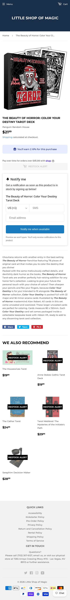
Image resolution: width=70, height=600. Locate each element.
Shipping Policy (35, 536)
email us (38, 555)
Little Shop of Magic (35, 18)
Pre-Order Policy (35, 521)
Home (5, 35)
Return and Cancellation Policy (35, 528)
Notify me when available (35, 229)
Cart (65, 4)
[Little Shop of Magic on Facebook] (31, 573)
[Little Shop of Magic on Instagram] (37, 573)
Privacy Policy (35, 525)
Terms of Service (35, 540)
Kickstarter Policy (35, 517)
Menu (10, 4)
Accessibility (35, 513)
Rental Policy (35, 532)
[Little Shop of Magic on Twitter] (25, 573)
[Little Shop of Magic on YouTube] (42, 573)
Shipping (7, 137)
